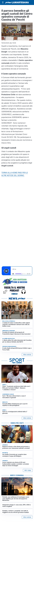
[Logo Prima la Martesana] (17, 2)
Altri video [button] (27, 470)
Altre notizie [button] (27, 354)
